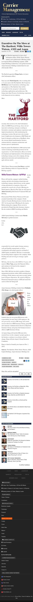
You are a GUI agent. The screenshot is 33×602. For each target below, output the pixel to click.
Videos (23, 478)
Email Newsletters (7, 542)
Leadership (15, 32)
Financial (3, 512)
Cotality (3, 521)
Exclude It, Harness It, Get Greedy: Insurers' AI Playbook (16, 21)
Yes (22, 374)
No (29, 374)
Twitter (4, 545)
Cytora (2, 524)
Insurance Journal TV (7, 588)
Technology (4, 509)
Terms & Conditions (26, 596)
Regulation (17, 474)
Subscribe (3, 566)
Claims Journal (6, 582)
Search (25, 28)
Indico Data (4, 527)
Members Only (6, 35)
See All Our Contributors (24, 465)
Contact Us (3, 570)
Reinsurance (14, 364)
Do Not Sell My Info (6, 555)
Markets (14, 362)
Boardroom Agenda (5, 506)
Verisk (2, 533)
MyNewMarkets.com (7, 592)
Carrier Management (7, 576)
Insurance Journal (6, 579)
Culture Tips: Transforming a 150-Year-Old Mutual (14, 19)
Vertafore (3, 536)
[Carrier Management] (16, 8)
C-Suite (9, 471)
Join (25, 35)
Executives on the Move (8, 360)
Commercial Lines (6, 358)
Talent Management (7, 366)
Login (29, 35)
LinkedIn (4, 551)
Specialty (20, 364)
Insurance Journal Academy (8, 585)
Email (22, 51)
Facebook (5, 548)
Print (17, 51)
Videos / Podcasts (5, 497)
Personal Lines (6, 364)
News (3, 32)
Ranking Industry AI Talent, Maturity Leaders (13, 24)
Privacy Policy (18, 596)
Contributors (4, 500)
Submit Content (5, 560)
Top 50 (21, 32)
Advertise (3, 563)
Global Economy (6, 362)
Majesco (3, 530)
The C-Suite (16, 366)
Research (8, 32)
